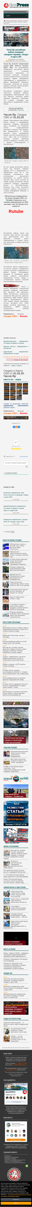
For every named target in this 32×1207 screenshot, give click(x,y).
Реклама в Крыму (10, 1158)
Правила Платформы (11, 1157)
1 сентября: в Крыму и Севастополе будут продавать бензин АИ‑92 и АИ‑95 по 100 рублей (19, 607)
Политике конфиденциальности (17, 1194)
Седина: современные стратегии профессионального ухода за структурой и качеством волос (14, 658)
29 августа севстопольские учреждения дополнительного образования (13, 864)
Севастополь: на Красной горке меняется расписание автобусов (19, 900)
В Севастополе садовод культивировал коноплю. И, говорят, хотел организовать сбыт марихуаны (15, 672)
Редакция (7, 1156)
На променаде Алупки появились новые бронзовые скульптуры (19, 1030)
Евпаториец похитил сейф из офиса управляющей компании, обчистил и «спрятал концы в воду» (15, 629)
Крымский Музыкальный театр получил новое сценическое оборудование (19, 754)
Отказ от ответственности (12, 1161)
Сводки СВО (13, 20)
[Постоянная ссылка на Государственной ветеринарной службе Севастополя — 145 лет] (7, 919)
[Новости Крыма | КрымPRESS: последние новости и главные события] (16, 7)
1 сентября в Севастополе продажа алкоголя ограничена (18, 908)
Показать (20, 110)
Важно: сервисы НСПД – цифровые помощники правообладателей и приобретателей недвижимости (16, 954)
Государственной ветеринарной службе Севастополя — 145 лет (19, 915)
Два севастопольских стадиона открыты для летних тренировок (18, 760)
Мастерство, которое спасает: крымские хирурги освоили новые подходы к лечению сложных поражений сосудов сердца (14, 650)
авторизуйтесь (23, 456)
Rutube (16, 211)
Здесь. (20, 365)
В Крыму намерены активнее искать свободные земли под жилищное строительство (19, 614)
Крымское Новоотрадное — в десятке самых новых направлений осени (16, 1024)
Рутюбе (9, 200)
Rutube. (24, 316)
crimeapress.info (11, 1070)
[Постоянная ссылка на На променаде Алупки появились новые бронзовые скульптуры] (7, 1034)
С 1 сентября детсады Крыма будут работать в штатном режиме (16, 875)
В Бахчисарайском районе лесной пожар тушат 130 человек (14, 642)
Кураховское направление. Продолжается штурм (16, 352)
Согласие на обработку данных (14, 1162)
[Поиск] (27, 12)
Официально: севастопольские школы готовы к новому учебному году (19, 554)
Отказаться (16, 1199)
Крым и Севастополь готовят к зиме (17, 598)
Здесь (14, 365)
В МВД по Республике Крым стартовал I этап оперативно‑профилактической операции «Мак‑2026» (14, 769)
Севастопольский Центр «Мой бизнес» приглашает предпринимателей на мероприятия (16, 924)
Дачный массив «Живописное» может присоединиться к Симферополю (17, 577)
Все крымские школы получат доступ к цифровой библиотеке (15, 871)
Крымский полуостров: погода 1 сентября (14, 636)
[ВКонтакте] (14, 427)
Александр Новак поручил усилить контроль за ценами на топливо (19, 591)
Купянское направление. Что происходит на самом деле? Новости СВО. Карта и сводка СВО (14, 1010)
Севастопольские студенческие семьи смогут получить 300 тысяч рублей (19, 583)
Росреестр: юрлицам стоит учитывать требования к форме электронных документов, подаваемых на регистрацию (14, 939)
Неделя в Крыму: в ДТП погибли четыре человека (14, 665)
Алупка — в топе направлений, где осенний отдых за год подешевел (18, 1038)
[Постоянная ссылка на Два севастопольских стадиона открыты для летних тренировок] (7, 764)
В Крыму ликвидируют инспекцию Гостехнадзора (15, 960)
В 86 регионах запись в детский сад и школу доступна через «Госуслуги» (18, 546)
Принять (16, 1203)
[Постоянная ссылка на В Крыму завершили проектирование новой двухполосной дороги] (6, 572)
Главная (7, 20)
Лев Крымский (19, 59)
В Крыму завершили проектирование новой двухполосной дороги (17, 568)
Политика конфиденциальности (14, 1160)
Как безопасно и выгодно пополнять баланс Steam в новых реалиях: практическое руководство (15, 693)
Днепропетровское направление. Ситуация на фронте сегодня (16, 342)
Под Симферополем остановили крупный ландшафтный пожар (14, 678)
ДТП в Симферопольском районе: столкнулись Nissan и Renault (14, 794)
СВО (12, 531)
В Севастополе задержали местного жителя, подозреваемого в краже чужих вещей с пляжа (15, 685)
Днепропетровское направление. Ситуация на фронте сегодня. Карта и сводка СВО (15, 508)
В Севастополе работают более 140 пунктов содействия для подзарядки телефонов (18, 562)
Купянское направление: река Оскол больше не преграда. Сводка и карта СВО (16, 495)
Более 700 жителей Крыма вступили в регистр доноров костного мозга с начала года (14, 880)
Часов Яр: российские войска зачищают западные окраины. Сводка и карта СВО (14, 980)
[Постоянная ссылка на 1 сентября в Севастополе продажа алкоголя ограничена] (7, 911)
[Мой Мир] (19, 427)
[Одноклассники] (16, 427)
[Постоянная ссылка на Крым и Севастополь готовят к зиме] (6, 602)
